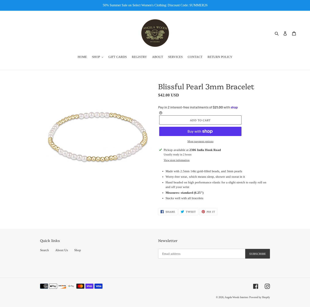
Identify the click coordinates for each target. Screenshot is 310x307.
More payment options (200, 141)
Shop (77, 250)
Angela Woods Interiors (236, 297)
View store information (177, 160)
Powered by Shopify (259, 297)
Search (44, 250)
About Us (61, 250)
